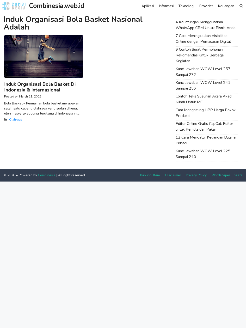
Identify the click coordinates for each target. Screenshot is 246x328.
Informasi (166, 6)
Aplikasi (147, 6)
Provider (206, 6)
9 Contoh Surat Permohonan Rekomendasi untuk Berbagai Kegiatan (200, 55)
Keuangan (226, 6)
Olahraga (15, 119)
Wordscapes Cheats (226, 175)
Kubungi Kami (150, 175)
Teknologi (186, 6)
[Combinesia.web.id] (15, 6)
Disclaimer (173, 175)
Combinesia (46, 175)
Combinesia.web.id (56, 5)
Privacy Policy (196, 175)
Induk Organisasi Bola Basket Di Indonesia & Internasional (40, 87)
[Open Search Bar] (241, 6)
